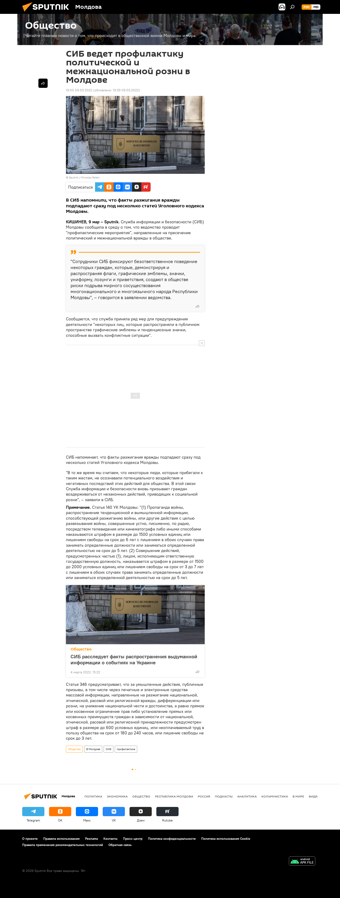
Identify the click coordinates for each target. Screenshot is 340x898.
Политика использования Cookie (225, 839)
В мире (298, 796)
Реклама (91, 839)
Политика (93, 796)
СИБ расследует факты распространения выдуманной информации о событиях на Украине (134, 659)
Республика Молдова (174, 796)
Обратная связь (120, 845)
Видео (314, 796)
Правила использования (61, 839)
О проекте (30, 839)
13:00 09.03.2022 (79, 90)
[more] (197, 306)
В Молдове (93, 749)
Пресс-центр (132, 839)
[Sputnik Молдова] (47, 13)
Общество (81, 649)
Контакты (110, 839)
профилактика (126, 749)
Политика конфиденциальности (172, 839)
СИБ (108, 749)
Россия (204, 796)
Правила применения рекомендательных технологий (62, 845)
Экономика (117, 796)
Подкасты (224, 796)
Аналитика (247, 796)
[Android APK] (302, 861)
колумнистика (274, 796)
